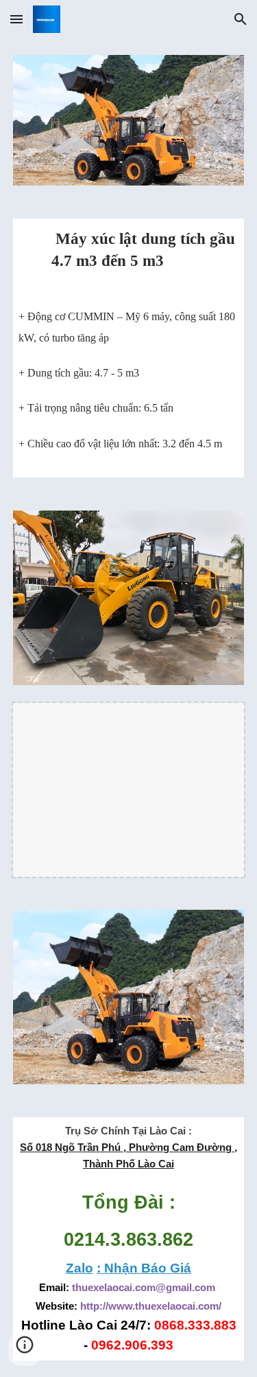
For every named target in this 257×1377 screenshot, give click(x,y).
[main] (129, 257)
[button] (16, 19)
